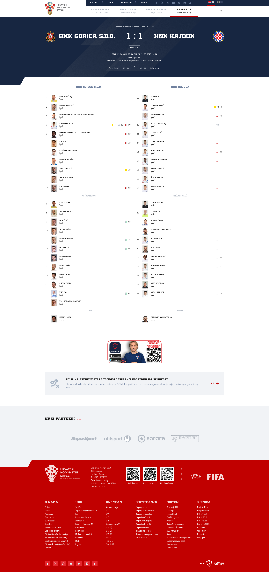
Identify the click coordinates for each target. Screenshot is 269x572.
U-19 (107, 514)
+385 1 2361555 (100, 477)
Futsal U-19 (110, 544)
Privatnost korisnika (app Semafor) (57, 544)
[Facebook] (156, 3)
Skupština (48, 524)
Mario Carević (66, 318)
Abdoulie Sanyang (159, 160)
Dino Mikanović (66, 106)
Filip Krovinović (158, 257)
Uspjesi (47, 511)
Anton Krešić (65, 284)
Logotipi (78, 544)
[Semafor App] (134, 362)
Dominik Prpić (157, 106)
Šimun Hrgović (158, 178)
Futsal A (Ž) (110, 541)
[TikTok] (190, 3)
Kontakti (48, 548)
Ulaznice (94, 3)
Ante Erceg (64, 187)
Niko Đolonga (157, 284)
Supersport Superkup (144, 514)
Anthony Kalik (157, 115)
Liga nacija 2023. (203, 524)
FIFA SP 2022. (202, 521)
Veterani (170, 521)
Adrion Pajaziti (66, 124)
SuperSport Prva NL (143, 518)
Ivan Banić (64, 97)
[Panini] (185, 438)
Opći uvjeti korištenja (52, 531)
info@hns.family (102, 480)
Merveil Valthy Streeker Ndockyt (74, 133)
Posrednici (79, 538)
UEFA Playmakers (173, 531)
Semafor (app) (172, 548)
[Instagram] (168, 3)
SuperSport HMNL (142, 528)
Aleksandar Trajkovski (161, 230)
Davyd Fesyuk (157, 203)
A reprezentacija (112, 507)
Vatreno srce (127, 3)
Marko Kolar (65, 257)
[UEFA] (195, 476)
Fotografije (201, 528)
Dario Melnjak (157, 142)
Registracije (79, 531)
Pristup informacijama (53, 528)
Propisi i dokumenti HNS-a (85, 524)
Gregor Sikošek (66, 160)
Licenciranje (79, 528)
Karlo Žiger (64, 203)
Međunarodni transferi (83, 534)
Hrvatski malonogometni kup (147, 534)
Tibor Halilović (66, 178)
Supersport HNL (142, 507)
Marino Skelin (157, 275)
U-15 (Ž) (109, 534)
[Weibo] (179, 3)
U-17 (107, 518)
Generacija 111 (172, 507)
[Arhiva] (221, 11)
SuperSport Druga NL (144, 521)
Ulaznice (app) (172, 544)
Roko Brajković (158, 266)
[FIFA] (215, 476)
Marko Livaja (157, 124)
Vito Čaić (63, 293)
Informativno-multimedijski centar (179, 538)
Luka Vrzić (64, 248)
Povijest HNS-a (202, 507)
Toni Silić (155, 97)
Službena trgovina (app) (176, 541)
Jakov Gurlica (66, 212)
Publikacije (201, 534)
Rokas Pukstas (157, 151)
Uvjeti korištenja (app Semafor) (56, 541)
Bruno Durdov (157, 187)
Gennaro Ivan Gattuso (161, 318)
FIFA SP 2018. (202, 518)
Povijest (47, 507)
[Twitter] (162, 3)
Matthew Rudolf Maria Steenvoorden (76, 115)
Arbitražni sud (80, 521)
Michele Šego (157, 239)
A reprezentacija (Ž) (113, 524)
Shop (111, 3)
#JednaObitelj (172, 514)
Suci (76, 514)
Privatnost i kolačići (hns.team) (56, 538)
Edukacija (170, 511)
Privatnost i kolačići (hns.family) (56, 534)
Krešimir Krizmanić (68, 151)
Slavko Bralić (65, 169)
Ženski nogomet (173, 518)
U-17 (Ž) (109, 531)
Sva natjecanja (141, 538)
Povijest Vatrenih (203, 511)
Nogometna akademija (83, 518)
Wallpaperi (201, 538)
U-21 (107, 511)
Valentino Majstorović (70, 302)
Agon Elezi (64, 142)
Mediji (144, 3)
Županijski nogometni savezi (86, 511)
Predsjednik (49, 514)
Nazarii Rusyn (157, 293)
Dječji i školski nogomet (175, 524)
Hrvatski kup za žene (144, 531)
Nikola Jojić (64, 275)
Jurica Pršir (65, 230)
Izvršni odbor (50, 521)
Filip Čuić (63, 221)
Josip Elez (155, 248)
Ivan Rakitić (156, 133)
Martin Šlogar (66, 239)
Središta (78, 507)
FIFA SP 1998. (202, 514)
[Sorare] (151, 438)
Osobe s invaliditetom (175, 528)
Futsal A (108, 538)
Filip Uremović (157, 169)
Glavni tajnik (49, 518)
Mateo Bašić (64, 266)
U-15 (107, 521)
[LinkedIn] (184, 3)
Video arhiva (202, 531)
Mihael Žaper (157, 221)
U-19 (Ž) (109, 528)
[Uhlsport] (117, 438)
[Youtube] (173, 3)
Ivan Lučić (155, 212)
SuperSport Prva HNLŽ (144, 524)
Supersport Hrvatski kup (145, 511)
